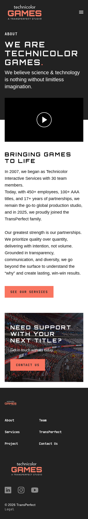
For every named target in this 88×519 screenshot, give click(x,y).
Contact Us (48, 443)
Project (11, 443)
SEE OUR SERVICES (29, 292)
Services (12, 432)
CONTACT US (27, 365)
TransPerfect (50, 432)
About (9, 420)
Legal (9, 509)
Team (42, 420)
